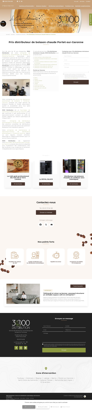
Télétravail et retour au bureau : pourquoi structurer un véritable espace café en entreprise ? (63, 294)
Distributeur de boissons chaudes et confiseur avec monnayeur (73, 177)
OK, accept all (29, 406)
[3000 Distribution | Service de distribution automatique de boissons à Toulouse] (8, 6)
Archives (32, 398)
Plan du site (16, 398)
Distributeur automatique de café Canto (43, 67)
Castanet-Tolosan (38, 80)
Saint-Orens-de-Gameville (40, 88)
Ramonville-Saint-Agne (39, 86)
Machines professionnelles (26, 6)
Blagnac (36, 79)
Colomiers (36, 82)
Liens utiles (22, 398)
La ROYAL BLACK (46, 179)
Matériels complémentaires (82, 6)
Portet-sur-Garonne (20, 34)
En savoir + (12, 399)
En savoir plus (18, 184)
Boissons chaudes (41, 6)
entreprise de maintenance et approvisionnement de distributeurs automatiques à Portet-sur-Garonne (16, 131)
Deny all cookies (43, 406)
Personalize (55, 406)
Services (82, 1)
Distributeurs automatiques (56, 6)
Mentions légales (9, 398)
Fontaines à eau (69, 6)
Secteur (13, 34)
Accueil (76, 1)
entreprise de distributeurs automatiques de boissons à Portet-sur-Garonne (16, 54)
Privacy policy (66, 406)
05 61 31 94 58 (47, 208)
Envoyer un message (46, 212)
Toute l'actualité (78, 286)
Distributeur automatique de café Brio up (43, 66)
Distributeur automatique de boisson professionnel (45, 64)
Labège (36, 83)
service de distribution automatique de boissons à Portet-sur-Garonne (16, 101)
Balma (35, 77)
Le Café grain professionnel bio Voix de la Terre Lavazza (18, 177)
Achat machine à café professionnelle (42, 57)
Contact (88, 1)
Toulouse (36, 89)
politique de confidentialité (72, 78)
